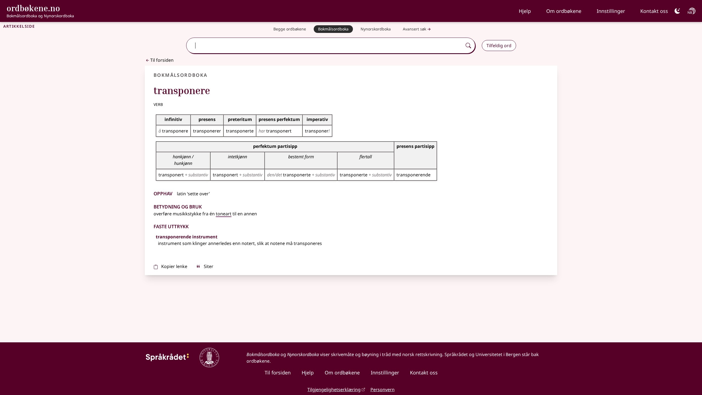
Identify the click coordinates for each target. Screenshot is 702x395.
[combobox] (324, 45)
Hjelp (525, 11)
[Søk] (468, 45)
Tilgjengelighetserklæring (334, 389)
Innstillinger (611, 11)
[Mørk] (677, 11)
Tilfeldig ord (498, 46)
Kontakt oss (654, 11)
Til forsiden (162, 60)
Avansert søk (414, 29)
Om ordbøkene (563, 11)
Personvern (382, 389)
